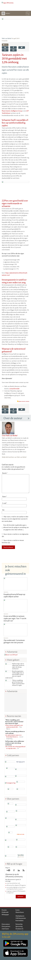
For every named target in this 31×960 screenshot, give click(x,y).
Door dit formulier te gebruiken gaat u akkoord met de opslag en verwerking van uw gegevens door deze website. (16, 527)
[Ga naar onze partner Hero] (21, 790)
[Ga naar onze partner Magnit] (10, 776)
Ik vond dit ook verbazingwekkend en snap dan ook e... (15, 747)
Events (18, 910)
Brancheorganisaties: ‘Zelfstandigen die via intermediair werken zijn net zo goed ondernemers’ (14, 674)
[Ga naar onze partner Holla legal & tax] (21, 827)
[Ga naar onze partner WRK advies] (21, 856)
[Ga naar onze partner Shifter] (10, 819)
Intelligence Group (16, 111)
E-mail (4, 503)
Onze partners (6, 926)
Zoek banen (5, 929)
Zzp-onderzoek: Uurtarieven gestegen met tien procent (14, 641)
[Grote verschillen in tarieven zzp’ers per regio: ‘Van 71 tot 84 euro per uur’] (15, 605)
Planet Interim (6, 111)
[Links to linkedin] (19, 871)
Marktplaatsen (20, 916)
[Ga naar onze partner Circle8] (10, 769)
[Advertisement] (15, 702)
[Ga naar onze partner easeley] (21, 805)
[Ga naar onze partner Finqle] (10, 762)
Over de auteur (13, 418)
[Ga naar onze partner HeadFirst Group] (21, 783)
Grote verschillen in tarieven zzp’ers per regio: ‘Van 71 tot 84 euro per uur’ (15, 618)
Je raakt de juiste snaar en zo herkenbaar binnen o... (14, 737)
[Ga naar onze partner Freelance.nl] (21, 834)
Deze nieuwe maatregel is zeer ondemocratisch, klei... (14, 727)
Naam (4, 496)
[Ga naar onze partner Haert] (10, 827)
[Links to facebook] (14, 871)
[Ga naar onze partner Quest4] (10, 812)
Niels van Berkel (6, 38)
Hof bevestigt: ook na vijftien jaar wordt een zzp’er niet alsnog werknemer (18, 666)
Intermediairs (19, 921)
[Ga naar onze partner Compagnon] (10, 783)
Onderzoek (5, 912)
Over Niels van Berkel (9, 435)
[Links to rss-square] (23, 871)
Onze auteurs (6, 924)
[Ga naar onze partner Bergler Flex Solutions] (10, 856)
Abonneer (20, 897)
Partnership (19, 924)
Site (3, 510)
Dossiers (4, 910)
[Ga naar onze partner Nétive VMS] (10, 834)
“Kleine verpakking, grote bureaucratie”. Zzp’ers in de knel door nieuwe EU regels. (18, 682)
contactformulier (14, 389)
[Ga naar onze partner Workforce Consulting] (21, 812)
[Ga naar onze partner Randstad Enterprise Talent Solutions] (10, 805)
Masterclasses (20, 912)
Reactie (4, 473)
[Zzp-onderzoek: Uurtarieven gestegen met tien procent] (15, 629)
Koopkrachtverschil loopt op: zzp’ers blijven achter (14, 595)
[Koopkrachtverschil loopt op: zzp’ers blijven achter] (15, 583)
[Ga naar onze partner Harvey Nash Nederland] (10, 790)
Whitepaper (5, 915)
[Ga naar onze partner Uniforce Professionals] (21, 848)
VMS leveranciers (21, 918)
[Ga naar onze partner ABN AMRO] (21, 819)
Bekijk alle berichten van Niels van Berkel (14, 457)
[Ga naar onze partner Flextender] (21, 769)
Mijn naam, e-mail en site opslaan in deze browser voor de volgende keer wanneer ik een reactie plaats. (15, 519)
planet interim (22, 401)
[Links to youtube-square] (8, 871)
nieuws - (6, 592)
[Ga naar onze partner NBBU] (10, 841)
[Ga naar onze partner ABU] (21, 841)
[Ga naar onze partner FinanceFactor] (21, 762)
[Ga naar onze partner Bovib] (21, 776)
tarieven (27, 401)
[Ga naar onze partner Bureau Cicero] (10, 848)
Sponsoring (19, 926)
